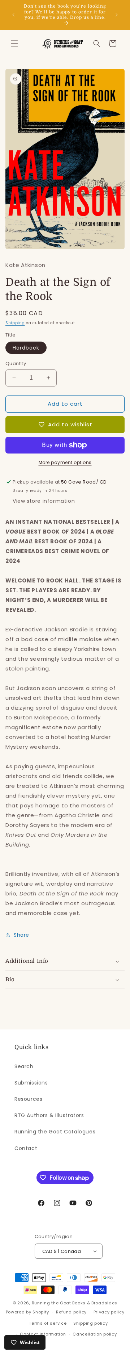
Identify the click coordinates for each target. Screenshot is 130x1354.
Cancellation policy (95, 1334)
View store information (44, 501)
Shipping (15, 323)
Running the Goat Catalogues (54, 1131)
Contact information (43, 1334)
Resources (28, 1099)
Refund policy (71, 1312)
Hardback (26, 347)
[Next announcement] (117, 15)
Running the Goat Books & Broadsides (75, 1303)
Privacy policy (109, 1312)
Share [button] (21, 935)
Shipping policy (90, 1323)
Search (24, 1066)
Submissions (31, 1082)
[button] (14, 43)
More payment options (65, 462)
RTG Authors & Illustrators (49, 1115)
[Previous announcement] (13, 15)
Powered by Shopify (27, 1312)
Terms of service (47, 1323)
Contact (25, 1148)
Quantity (15, 363)
